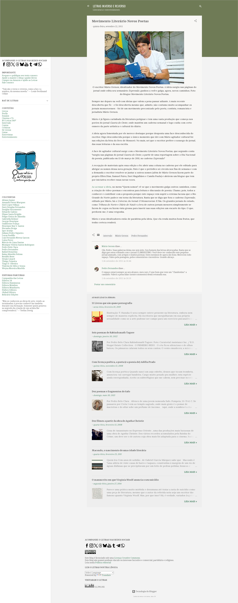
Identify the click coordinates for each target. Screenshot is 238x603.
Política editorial (103, 562)
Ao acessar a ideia (101, 186)
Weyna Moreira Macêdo (13, 268)
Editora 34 (7, 280)
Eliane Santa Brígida (11, 214)
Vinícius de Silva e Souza (13, 266)
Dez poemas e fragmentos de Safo (111, 391)
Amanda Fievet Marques (13, 202)
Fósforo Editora (9, 290)
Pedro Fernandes (139, 236)
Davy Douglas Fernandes (13, 207)
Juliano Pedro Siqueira (12, 233)
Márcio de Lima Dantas (13, 242)
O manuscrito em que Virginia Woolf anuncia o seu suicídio (125, 479)
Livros (5, 111)
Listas (4, 132)
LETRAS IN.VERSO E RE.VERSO (109, 6)
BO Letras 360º (9, 120)
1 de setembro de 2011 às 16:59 (116, 278)
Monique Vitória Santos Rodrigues (18, 245)
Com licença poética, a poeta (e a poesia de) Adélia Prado (123, 362)
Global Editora (9, 292)
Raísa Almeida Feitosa (12, 254)
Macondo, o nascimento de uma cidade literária (119, 450)
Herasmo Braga (9, 228)
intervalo (107, 236)
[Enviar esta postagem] (98, 235)
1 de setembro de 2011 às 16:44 (116, 261)
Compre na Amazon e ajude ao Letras (19, 80)
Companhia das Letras (12, 278)
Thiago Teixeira (9, 261)
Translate (106, 575)
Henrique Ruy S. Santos (13, 226)
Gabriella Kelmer (10, 219)
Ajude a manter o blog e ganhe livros (19, 78)
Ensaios (5, 116)
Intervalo (6, 123)
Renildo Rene (8, 256)
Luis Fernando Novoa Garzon (15, 238)
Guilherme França (10, 223)
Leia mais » (190, 324)
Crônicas (6, 127)
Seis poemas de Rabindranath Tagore (113, 332)
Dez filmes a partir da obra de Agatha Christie (118, 420)
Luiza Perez (7, 240)
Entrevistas (7, 135)
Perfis (5, 113)
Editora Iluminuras (11, 283)
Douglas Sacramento (11, 209)
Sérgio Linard (8, 259)
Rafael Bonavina (9, 252)
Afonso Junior (8, 200)
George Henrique (10, 221)
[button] (195, 21)
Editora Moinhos (10, 285)
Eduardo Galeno (9, 212)
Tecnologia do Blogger (146, 591)
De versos (6, 130)
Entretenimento (9, 137)
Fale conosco (8, 82)
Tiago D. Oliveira (10, 263)
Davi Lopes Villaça (10, 205)
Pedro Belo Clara (10, 247)
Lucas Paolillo (8, 235)
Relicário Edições (10, 295)
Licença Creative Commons (127, 558)
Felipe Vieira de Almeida (13, 216)
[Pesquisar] (200, 7)
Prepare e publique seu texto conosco (19, 75)
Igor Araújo (7, 231)
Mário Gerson (121, 236)
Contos (5, 125)
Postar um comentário (104, 284)
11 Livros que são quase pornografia (112, 303)
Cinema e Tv (8, 118)
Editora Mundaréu (11, 287)
